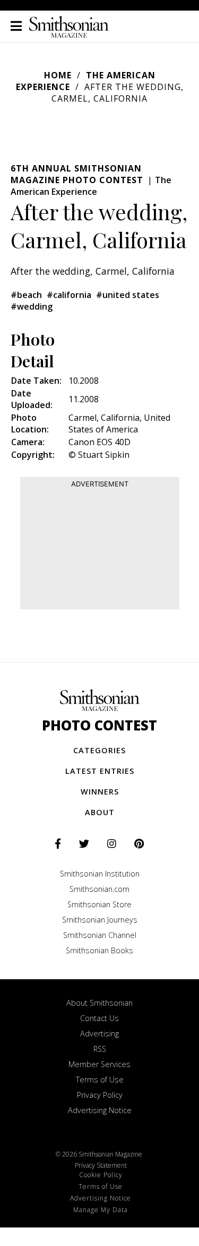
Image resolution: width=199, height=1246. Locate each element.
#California (69, 295)
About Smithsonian (99, 1003)
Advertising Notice (100, 1110)
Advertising (99, 1033)
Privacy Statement (101, 1165)
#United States (127, 295)
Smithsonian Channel (99, 935)
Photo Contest (99, 725)
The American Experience (91, 185)
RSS (99, 1049)
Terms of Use (100, 1080)
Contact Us (99, 1018)
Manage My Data (100, 1209)
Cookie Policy (101, 1174)
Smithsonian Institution (100, 874)
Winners (100, 792)
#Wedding (32, 306)
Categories (99, 750)
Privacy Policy (100, 1095)
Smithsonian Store (99, 904)
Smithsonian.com (99, 889)
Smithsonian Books (99, 950)
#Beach (26, 295)
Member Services (99, 1064)
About (100, 812)
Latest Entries (99, 771)
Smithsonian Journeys (99, 920)
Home (58, 75)
